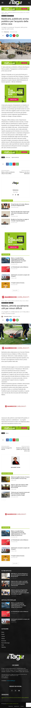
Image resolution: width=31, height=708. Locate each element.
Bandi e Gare (4, 15)
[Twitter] (10, 35)
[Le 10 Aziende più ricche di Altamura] (5, 269)
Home (2, 12)
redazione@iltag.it (11, 680)
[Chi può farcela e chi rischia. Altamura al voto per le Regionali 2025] (5, 206)
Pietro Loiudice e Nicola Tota (12, 703)
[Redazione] (2, 32)
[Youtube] (19, 690)
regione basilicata (15, 157)
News (6, 12)
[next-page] (5, 227)
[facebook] (13, 194)
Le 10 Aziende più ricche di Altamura (19, 267)
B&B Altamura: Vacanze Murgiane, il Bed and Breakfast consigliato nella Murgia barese (19, 575)
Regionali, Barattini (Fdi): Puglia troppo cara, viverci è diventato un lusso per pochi (20, 213)
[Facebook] (7, 35)
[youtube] (18, 194)
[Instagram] (15, 690)
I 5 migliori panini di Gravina (17, 282)
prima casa (8, 157)
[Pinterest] (14, 35)
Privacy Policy (5, 694)
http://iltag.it (15, 192)
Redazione (6, 31)
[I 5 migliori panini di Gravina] (5, 285)
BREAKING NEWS (10, 15)
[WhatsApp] (17, 35)
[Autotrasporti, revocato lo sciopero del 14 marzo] (5, 277)
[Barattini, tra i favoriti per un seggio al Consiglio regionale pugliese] (5, 222)
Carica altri (15, 290)
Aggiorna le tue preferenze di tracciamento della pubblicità (15, 697)
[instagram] (15, 194)
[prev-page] (2, 227)
